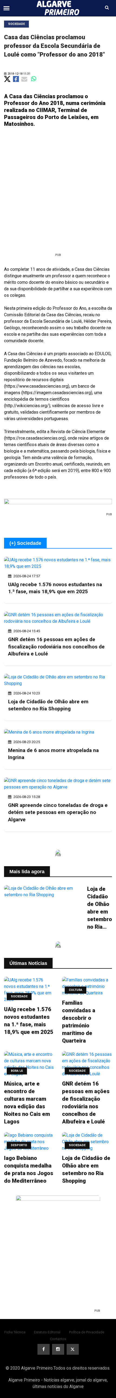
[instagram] (58, 1349)
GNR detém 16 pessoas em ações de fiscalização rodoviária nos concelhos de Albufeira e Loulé (56, 646)
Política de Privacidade (86, 1332)
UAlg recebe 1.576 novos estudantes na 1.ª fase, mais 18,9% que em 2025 (28, 1020)
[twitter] (73, 1349)
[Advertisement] (58, 192)
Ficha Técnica (14, 1332)
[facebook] (43, 1349)
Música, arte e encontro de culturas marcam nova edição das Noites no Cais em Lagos (27, 1102)
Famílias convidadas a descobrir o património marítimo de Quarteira (78, 1022)
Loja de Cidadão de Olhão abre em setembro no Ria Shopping (99, 908)
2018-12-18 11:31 (18, 73)
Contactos (58, 1339)
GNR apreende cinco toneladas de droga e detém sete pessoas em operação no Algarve (58, 812)
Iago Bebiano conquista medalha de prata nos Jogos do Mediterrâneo (28, 1169)
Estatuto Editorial (47, 1332)
